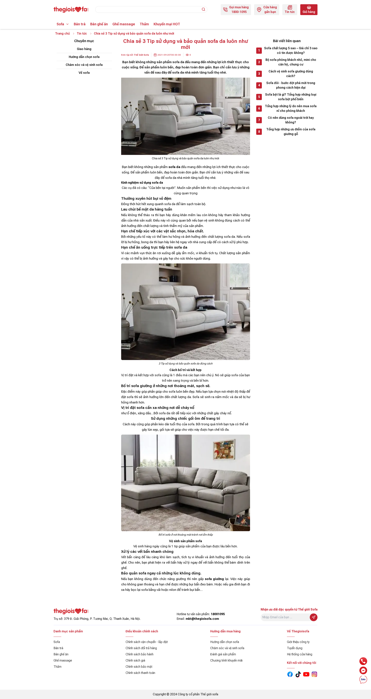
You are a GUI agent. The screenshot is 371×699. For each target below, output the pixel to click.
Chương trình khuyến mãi (226, 660)
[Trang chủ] (71, 9)
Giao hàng (84, 49)
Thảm (144, 24)
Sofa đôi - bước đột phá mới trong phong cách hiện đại (290, 85)
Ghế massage (123, 24)
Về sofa (84, 73)
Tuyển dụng (294, 648)
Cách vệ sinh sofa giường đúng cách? (291, 74)
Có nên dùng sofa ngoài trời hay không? (291, 120)
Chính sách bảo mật (139, 666)
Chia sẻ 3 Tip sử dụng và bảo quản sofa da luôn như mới (134, 33)
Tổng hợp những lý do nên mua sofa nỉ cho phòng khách (291, 108)
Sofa (60, 24)
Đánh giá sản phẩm (223, 654)
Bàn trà (80, 24)
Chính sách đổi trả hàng (141, 648)
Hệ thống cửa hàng (299, 654)
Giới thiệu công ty (298, 642)
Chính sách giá (135, 660)
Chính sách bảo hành (139, 654)
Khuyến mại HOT (167, 24)
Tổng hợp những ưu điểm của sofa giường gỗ (290, 131)
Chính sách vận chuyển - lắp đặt (147, 642)
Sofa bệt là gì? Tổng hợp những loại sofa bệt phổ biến (290, 97)
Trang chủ (62, 33)
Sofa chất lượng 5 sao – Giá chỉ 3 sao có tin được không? (290, 50)
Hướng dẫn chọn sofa (84, 57)
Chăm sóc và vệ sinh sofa (84, 65)
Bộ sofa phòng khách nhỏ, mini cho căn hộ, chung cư (290, 62)
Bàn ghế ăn (99, 24)
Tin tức (82, 33)
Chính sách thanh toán (140, 673)
